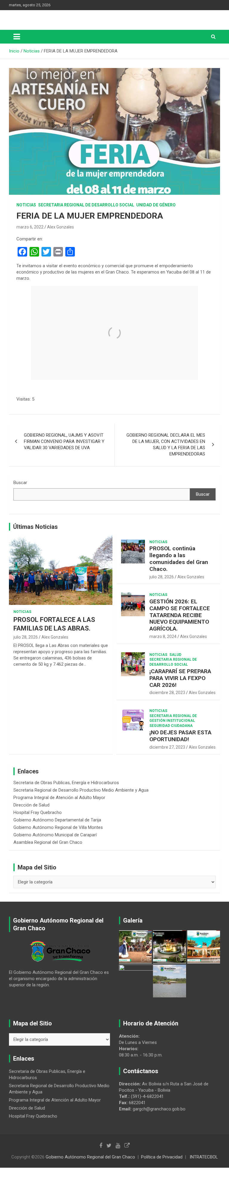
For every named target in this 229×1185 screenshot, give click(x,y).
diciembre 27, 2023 (167, 747)
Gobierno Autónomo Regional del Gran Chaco (90, 1157)
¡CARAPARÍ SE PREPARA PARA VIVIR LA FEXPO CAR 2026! (180, 678)
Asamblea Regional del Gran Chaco (47, 842)
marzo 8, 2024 (163, 636)
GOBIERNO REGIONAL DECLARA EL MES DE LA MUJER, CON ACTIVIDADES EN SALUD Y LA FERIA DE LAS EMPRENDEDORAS (165, 444)
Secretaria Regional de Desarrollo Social (86, 205)
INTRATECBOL (204, 1157)
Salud (175, 655)
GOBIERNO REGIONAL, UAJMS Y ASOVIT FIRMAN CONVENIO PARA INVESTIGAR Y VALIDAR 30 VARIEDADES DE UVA (64, 441)
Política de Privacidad (161, 1157)
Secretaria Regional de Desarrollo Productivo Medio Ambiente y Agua (80, 790)
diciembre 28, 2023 (167, 692)
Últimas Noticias (35, 526)
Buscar (20, 482)
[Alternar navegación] (16, 37)
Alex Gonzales (60, 227)
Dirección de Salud (31, 805)
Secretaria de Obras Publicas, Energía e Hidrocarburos (66, 782)
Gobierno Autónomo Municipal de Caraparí (55, 835)
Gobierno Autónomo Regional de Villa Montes (58, 827)
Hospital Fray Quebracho (37, 812)
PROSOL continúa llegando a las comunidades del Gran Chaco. (178, 558)
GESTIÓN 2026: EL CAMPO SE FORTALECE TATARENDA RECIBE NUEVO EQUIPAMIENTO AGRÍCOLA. (179, 615)
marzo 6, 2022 (30, 227)
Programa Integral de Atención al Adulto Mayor (59, 797)
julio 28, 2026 (25, 637)
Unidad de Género (156, 205)
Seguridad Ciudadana (171, 726)
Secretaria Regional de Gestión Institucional (173, 718)
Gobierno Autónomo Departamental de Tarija (57, 820)
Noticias (26, 205)
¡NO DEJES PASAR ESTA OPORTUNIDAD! (180, 736)
